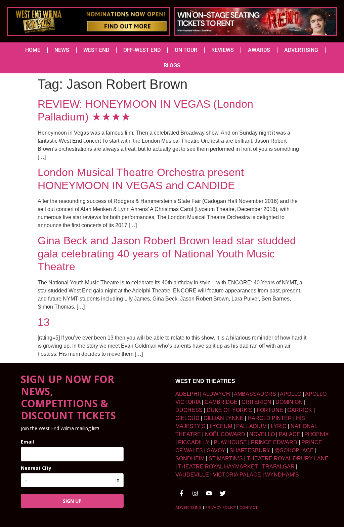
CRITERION (256, 402)
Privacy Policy (220, 507)
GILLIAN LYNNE (224, 418)
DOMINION (289, 402)
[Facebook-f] (181, 493)
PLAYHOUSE (230, 442)
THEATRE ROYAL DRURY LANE (288, 458)
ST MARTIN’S (226, 458)
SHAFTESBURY (249, 450)
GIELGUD (187, 418)
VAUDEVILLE (192, 475)
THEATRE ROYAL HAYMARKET (218, 466)
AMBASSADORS (255, 394)
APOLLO (290, 394)
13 (44, 322)
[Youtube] (209, 493)
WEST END (96, 50)
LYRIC (279, 426)
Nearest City (36, 468)
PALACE (289, 434)
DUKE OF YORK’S (230, 410)
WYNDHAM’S (282, 475)
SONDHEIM (190, 458)
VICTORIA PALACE (237, 475)
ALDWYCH (216, 394)
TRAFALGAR (278, 466)
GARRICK (299, 410)
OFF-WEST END (142, 50)
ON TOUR (186, 50)
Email (27, 441)
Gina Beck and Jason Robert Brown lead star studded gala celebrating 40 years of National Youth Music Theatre (167, 254)
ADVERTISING (301, 50)
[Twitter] (223, 493)
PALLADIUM (251, 426)
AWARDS (259, 50)
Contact (249, 507)
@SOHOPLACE (294, 450)
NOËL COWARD (225, 434)
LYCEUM (221, 426)
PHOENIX (316, 434)
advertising (188, 507)
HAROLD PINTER (270, 418)
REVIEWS (222, 50)
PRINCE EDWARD (274, 442)
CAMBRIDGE (221, 402)
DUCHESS (189, 410)
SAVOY (216, 450)
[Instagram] (195, 493)
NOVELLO (262, 434)
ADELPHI (187, 394)
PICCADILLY (194, 442)
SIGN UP (72, 501)
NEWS (61, 50)
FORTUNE (270, 410)
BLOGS (172, 65)
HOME (32, 50)
